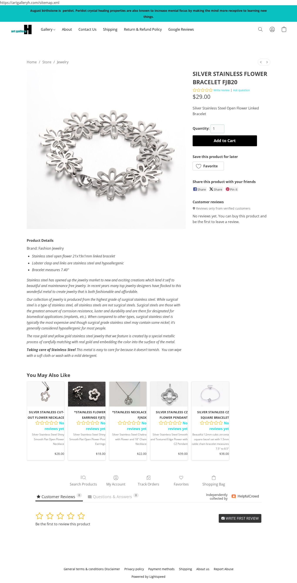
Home (32, 62)
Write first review (242, 518)
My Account (115, 484)
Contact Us (87, 29)
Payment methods (161, 569)
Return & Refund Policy (143, 29)
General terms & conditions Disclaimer (92, 569)
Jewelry (62, 62)
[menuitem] (261, 62)
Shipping (110, 29)
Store (46, 62)
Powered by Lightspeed (148, 577)
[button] (21, 29)
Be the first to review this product (62, 524)
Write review (222, 90)
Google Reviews (181, 29)
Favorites (181, 484)
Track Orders (148, 484)
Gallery (47, 29)
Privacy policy (134, 569)
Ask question (241, 90)
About (67, 29)
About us (202, 569)
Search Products (83, 484)
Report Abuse (224, 569)
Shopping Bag (213, 484)
